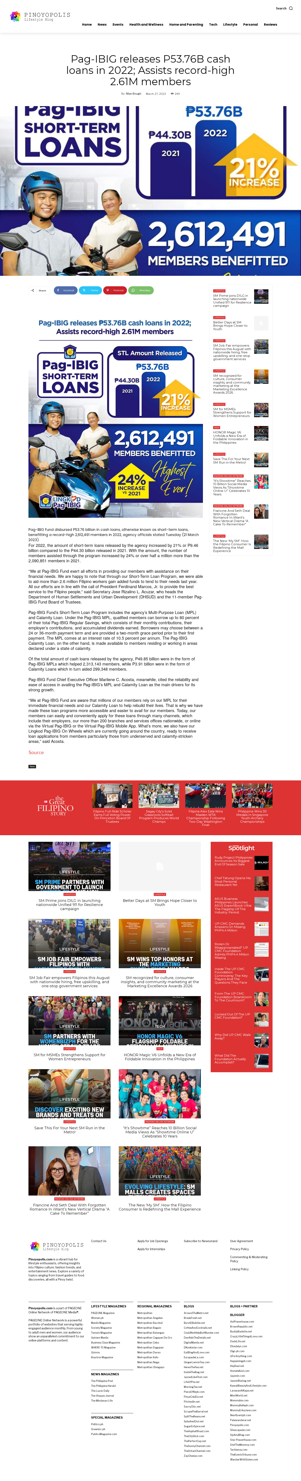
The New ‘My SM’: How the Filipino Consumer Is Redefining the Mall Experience (232, 546)
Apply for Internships (151, 1249)
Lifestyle (219, 291)
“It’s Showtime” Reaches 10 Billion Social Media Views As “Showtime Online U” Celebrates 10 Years (232, 487)
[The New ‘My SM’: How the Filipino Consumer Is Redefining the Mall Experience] (261, 542)
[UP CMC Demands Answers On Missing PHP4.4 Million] (262, 929)
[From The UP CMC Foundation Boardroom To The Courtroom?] (262, 999)
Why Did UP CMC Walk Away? (233, 1036)
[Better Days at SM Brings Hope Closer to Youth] (261, 323)
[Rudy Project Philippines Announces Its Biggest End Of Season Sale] (262, 863)
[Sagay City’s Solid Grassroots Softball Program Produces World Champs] (159, 795)
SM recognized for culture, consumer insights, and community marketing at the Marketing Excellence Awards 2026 (232, 384)
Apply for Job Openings (152, 1241)
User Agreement (241, 1241)
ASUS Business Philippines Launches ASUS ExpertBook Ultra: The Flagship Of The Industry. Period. (233, 905)
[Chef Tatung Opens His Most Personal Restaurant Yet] (262, 883)
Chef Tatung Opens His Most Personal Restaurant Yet (233, 881)
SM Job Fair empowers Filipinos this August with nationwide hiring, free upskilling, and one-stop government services (232, 352)
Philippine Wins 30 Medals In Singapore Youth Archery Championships (252, 816)
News (32, 766)
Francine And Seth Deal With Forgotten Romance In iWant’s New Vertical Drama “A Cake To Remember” (231, 517)
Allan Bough (133, 93)
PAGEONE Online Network (228, 476)
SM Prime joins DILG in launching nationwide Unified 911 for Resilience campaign (232, 301)
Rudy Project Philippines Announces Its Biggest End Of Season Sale (233, 861)
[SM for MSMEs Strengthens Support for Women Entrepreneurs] (261, 410)
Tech (216, 427)
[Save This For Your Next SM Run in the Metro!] (261, 460)
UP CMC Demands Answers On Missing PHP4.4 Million (230, 927)
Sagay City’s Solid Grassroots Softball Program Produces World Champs (159, 816)
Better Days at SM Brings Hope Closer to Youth (230, 325)
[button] (284, 8)
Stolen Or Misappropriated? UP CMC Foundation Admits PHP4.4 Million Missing (232, 951)
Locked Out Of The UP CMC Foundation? (232, 1016)
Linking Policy (239, 1269)
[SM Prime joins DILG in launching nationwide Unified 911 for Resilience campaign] (261, 296)
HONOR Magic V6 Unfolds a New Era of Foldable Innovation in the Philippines (230, 437)
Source (36, 752)
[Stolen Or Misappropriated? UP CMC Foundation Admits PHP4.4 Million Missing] (262, 950)
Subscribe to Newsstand (200, 1241)
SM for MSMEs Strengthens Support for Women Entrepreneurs (232, 412)
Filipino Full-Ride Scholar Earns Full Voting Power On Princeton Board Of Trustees (112, 816)
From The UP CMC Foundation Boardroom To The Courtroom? (233, 997)
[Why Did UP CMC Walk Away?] (262, 1040)
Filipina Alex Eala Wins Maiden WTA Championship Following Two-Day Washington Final (205, 818)
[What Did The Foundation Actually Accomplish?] (262, 1061)
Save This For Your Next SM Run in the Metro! (231, 460)
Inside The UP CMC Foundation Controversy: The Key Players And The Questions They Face (231, 975)
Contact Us (98, 1241)
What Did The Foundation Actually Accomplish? (230, 1059)
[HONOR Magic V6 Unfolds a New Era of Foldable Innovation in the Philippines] (261, 433)
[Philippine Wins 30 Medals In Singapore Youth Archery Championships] (252, 795)
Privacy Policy (239, 1249)
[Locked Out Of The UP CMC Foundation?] (262, 1020)
